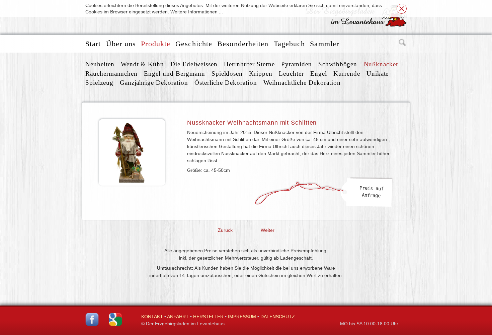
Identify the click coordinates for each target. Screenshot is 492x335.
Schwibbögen (337, 64)
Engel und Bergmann (174, 73)
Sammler (324, 44)
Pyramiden (296, 64)
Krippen (260, 73)
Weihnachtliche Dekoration (302, 82)
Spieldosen (227, 73)
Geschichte (193, 44)
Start (93, 44)
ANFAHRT (178, 316)
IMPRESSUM (242, 316)
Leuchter (291, 73)
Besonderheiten (242, 44)
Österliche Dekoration (225, 82)
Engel (318, 73)
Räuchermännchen (111, 73)
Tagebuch (289, 44)
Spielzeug (99, 82)
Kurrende (346, 73)
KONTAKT (152, 316)
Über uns (121, 44)
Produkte (155, 44)
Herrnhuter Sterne (249, 64)
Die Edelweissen (193, 64)
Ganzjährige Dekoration (154, 82)
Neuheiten (99, 64)
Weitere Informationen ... (196, 11)
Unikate (377, 73)
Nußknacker (381, 64)
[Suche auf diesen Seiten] (402, 44)
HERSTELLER (208, 316)
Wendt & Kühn (142, 64)
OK (402, 9)
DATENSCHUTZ (277, 316)
